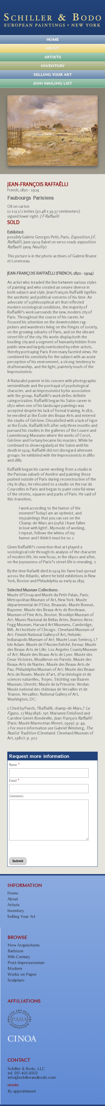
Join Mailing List (52, 83)
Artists (52, 57)
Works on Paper (22, 974)
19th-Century (19, 957)
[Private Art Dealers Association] (19, 1027)
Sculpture (16, 980)
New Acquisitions (24, 945)
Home (52, 39)
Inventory (52, 66)
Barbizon (15, 951)
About (53, 48)
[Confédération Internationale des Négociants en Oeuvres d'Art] (22, 1041)
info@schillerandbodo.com (32, 1077)
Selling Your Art (53, 74)
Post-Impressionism (26, 963)
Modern (15, 968)
